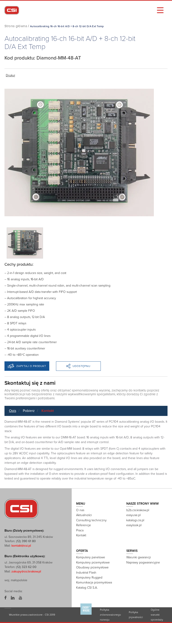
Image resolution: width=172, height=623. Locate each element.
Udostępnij (81, 366)
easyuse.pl (133, 515)
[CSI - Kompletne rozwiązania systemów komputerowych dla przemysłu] (21, 508)
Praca (80, 530)
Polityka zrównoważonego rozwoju (110, 614)
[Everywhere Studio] (86, 614)
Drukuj (10, 75)
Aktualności (84, 515)
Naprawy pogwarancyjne (143, 562)
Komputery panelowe (90, 557)
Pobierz (29, 411)
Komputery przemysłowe (93, 562)
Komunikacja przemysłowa (94, 582)
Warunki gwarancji (138, 557)
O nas (80, 510)
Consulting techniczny (91, 520)
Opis (12, 411)
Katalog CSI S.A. (87, 588)
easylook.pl (134, 525)
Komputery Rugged (89, 577)
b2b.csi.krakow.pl (137, 510)
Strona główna (15, 26)
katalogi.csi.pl (135, 520)
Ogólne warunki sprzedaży (157, 614)
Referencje (83, 525)
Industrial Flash (86, 572)
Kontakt (47, 411)
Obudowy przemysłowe (92, 567)
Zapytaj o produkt (31, 366)
